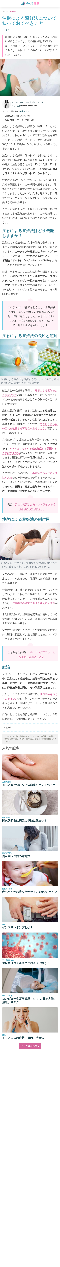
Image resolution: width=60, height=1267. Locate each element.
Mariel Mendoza (29, 105)
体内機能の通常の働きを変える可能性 (33, 603)
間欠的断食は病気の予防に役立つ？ (24, 820)
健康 (4, 924)
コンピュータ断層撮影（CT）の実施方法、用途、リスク (29, 1000)
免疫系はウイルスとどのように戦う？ (26, 963)
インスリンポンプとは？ (17, 927)
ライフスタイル (8, 960)
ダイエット (6, 817)
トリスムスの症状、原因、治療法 (23, 1037)
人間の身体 (6, 782)
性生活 (13, 11)
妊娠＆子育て (7, 853)
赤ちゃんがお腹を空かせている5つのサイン (29, 891)
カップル (5, 11)
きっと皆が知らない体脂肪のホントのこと (28, 785)
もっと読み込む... (30, 1046)
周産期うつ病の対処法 (16, 856)
